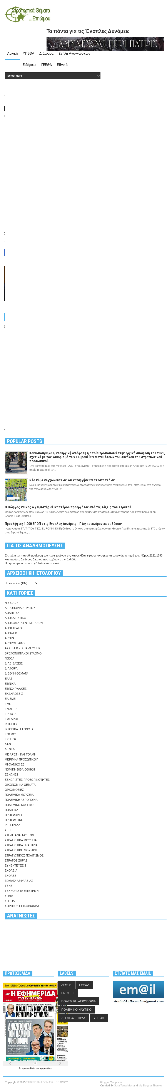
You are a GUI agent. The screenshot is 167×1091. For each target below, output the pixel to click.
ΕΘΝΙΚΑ (10, 683)
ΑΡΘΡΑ (10, 638)
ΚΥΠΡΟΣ (11, 739)
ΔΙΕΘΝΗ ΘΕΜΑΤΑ (16, 673)
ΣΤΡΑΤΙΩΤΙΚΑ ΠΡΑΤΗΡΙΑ (21, 845)
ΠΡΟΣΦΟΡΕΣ (14, 815)
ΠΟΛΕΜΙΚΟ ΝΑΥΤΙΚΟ (19, 805)
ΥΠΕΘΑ (28, 53)
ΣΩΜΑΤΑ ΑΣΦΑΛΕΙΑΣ (19, 880)
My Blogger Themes (150, 1085)
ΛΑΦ (8, 744)
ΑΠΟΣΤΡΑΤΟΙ (14, 628)
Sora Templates (123, 1085)
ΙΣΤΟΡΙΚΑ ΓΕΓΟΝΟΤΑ (19, 729)
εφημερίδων (46, 1068)
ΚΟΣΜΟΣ (11, 734)
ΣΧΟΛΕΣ (10, 875)
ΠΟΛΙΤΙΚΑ (11, 810)
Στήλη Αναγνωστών (74, 53)
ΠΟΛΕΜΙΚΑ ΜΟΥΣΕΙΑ (19, 794)
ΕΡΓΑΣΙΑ (11, 714)
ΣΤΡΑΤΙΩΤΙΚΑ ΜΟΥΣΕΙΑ (21, 840)
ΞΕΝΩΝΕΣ (11, 774)
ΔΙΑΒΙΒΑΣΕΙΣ (14, 663)
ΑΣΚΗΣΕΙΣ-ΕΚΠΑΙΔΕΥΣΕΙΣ (22, 648)
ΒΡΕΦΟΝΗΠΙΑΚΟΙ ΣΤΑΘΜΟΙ (23, 653)
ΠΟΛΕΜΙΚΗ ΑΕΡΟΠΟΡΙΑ (21, 799)
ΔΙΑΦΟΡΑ (11, 668)
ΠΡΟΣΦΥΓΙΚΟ (14, 820)
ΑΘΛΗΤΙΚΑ (12, 613)
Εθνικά (62, 65)
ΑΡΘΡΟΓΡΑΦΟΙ (15, 643)
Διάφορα (46, 53)
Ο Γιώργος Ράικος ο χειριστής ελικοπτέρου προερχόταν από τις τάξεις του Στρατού (68, 507)
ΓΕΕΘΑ (46, 65)
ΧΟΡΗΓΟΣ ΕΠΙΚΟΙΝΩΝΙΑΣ (22, 906)
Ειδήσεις (29, 65)
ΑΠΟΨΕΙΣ (11, 633)
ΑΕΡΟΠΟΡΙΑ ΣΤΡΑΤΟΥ (20, 608)
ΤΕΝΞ (8, 885)
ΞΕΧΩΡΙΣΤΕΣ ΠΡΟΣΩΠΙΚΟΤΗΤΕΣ (27, 779)
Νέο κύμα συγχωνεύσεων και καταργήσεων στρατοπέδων (72, 480)
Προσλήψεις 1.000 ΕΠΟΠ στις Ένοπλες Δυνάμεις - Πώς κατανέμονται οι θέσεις (63, 524)
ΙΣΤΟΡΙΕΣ (11, 724)
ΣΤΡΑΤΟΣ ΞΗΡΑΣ (16, 860)
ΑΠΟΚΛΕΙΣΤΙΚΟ (15, 618)
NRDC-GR (11, 603)
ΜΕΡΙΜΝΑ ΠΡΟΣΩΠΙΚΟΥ (21, 759)
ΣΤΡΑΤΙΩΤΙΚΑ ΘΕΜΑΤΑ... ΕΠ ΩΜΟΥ (47, 1082)
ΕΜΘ (8, 704)
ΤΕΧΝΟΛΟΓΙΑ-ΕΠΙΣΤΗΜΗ (21, 890)
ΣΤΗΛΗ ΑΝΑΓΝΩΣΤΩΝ (19, 835)
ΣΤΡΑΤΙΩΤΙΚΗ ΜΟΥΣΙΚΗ (21, 850)
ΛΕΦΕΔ (10, 749)
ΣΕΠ (7, 830)
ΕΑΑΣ (8, 678)
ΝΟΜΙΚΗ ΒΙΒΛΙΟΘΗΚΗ (20, 769)
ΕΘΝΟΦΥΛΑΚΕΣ (16, 688)
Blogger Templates (111, 1082)
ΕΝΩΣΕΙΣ (11, 709)
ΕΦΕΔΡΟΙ (11, 719)
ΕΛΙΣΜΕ (10, 698)
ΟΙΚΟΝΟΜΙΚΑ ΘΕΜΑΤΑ (20, 784)
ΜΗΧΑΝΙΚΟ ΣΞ (14, 764)
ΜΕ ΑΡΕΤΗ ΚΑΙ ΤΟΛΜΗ (20, 754)
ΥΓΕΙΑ (9, 895)
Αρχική (12, 53)
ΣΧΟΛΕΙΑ (11, 870)
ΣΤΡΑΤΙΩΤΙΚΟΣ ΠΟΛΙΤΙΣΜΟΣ (24, 855)
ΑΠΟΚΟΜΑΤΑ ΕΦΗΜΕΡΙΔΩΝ (24, 623)
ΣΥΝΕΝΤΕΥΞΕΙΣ (15, 865)
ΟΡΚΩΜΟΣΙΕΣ (14, 789)
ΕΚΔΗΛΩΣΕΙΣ (14, 693)
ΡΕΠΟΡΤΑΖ (12, 825)
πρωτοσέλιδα (29, 1068)
